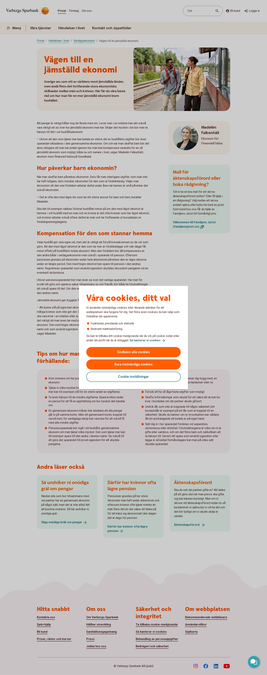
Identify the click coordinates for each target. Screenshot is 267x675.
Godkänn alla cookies (133, 352)
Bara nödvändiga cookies (133, 364)
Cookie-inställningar (133, 376)
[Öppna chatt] (254, 662)
